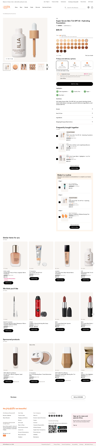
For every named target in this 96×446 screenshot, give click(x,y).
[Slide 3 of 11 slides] (24, 67)
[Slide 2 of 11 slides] (15, 67)
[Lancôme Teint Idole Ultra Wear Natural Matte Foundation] (67, 260)
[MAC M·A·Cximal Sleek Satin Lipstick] (67, 309)
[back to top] (91, 441)
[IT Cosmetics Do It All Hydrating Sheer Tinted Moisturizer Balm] (41, 361)
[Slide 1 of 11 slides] (6, 67)
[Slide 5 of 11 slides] (41, 67)
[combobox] (74, 36)
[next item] (47, 67)
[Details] (74, 109)
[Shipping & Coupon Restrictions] (74, 122)
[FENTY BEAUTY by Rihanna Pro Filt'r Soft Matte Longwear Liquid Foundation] (15, 361)
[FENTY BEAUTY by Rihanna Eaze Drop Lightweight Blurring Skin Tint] (67, 360)
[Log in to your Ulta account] (88, 7)
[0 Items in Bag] (92, 7)
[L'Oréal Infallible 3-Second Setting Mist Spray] (41, 309)
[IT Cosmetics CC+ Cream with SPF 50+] (41, 259)
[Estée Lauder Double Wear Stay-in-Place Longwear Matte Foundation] (15, 261)
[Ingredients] (74, 118)
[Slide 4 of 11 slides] (32, 67)
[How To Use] (74, 113)
